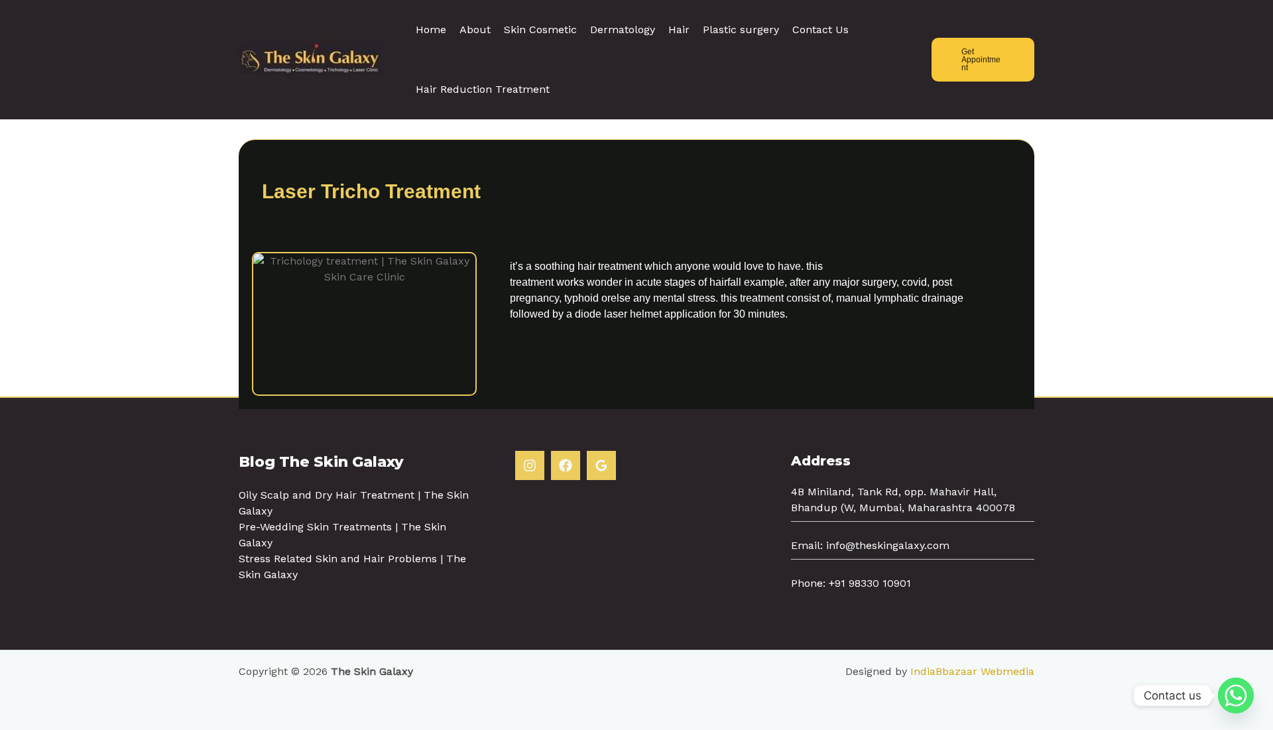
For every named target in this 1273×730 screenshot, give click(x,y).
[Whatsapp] (1236, 695)
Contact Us (820, 29)
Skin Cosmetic (540, 29)
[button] (983, 60)
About (475, 29)
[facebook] (565, 465)
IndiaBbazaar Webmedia (972, 671)
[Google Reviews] (601, 465)
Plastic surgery (741, 29)
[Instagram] (529, 465)
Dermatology (622, 29)
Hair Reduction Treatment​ (483, 89)
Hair (679, 29)
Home (431, 29)
